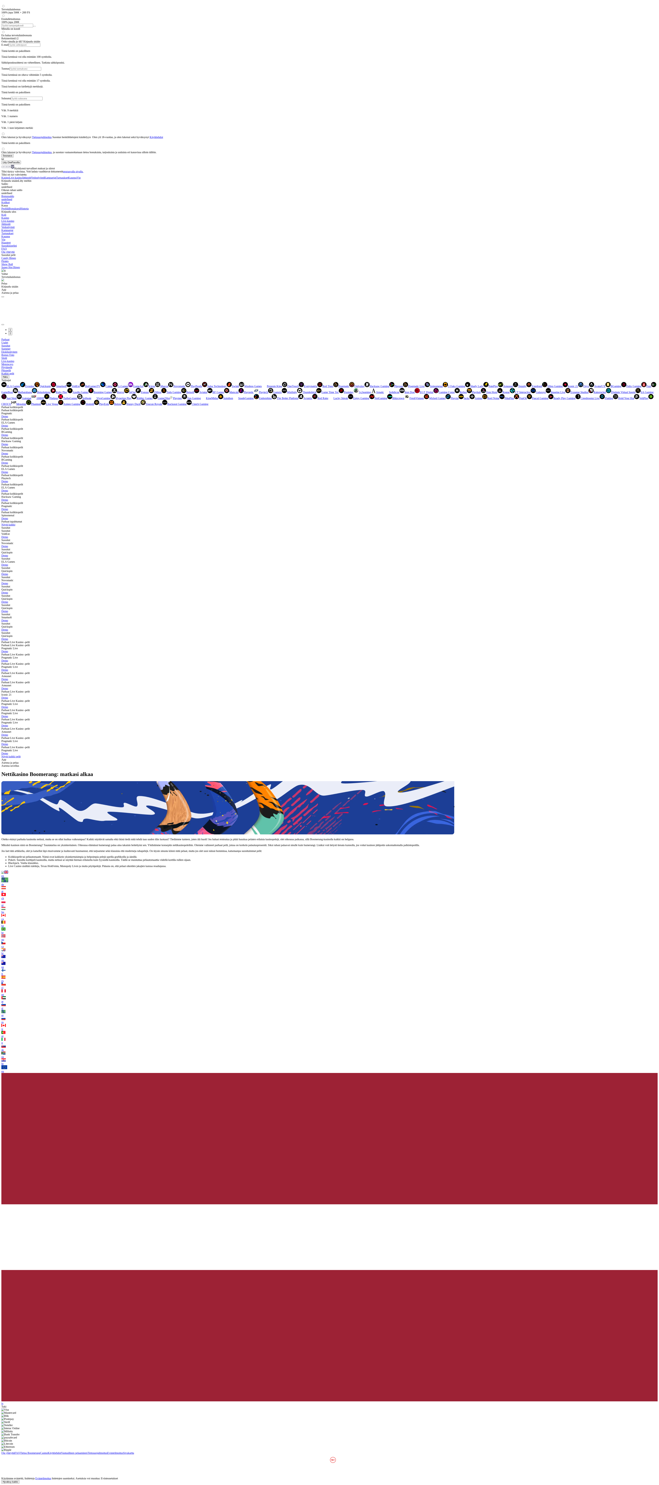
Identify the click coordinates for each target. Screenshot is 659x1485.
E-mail (5, 44)
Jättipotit (26, 177)
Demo (4, 416)
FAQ (4, 248)
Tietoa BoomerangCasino (34, 1453)
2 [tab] (10, 333)
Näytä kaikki (8, 524)
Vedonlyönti (37, 177)
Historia (24, 208)
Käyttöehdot (156, 137)
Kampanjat (50, 177)
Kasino (5, 177)
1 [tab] (10, 330)
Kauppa (72, 177)
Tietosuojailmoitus (42, 137)
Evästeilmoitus (115, 1453)
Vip (79, 177)
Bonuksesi (14, 208)
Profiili (5, 208)
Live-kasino (15, 177)
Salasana (6, 98)
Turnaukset (62, 177)
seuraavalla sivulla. (73, 171)
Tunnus (5, 68)
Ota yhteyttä (8, 251)
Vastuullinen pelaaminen (74, 1453)
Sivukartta (128, 1453)
